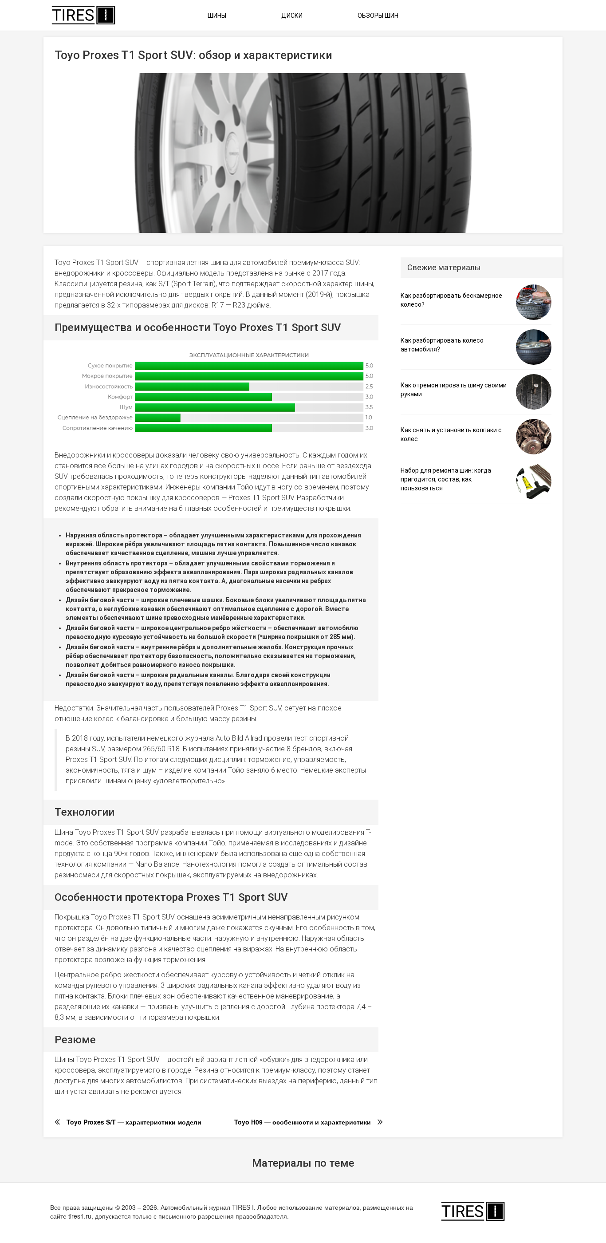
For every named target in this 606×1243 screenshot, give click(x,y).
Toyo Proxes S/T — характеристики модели (134, 1121)
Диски (292, 15)
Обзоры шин (378, 15)
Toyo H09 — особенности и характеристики (302, 1121)
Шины (217, 15)
